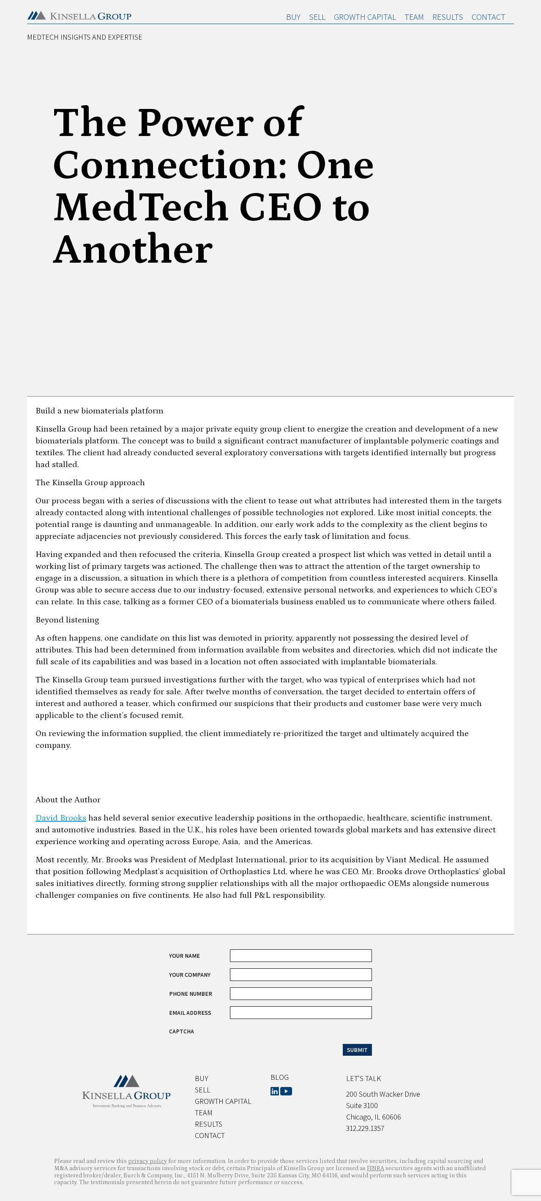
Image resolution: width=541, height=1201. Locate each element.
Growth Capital (365, 16)
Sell (317, 16)
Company (182, 943)
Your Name (184, 955)
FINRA (375, 1168)
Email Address (190, 1012)
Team (414, 16)
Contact (488, 16)
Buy (293, 16)
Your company (189, 974)
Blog (279, 1077)
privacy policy (147, 1161)
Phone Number (190, 993)
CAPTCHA (181, 1031)
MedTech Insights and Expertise (84, 37)
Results (447, 16)
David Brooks (61, 818)
